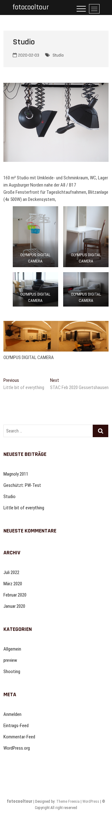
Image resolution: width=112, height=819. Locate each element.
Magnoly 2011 (15, 474)
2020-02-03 (28, 55)
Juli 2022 (11, 572)
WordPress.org (16, 748)
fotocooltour (30, 7)
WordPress (90, 801)
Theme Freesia (68, 801)
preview (10, 660)
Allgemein (12, 649)
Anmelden (12, 714)
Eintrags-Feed (16, 725)
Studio (58, 55)
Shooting (11, 671)
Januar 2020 (14, 606)
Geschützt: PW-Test (22, 485)
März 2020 (12, 584)
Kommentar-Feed (19, 737)
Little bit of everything (23, 508)
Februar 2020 (14, 595)
